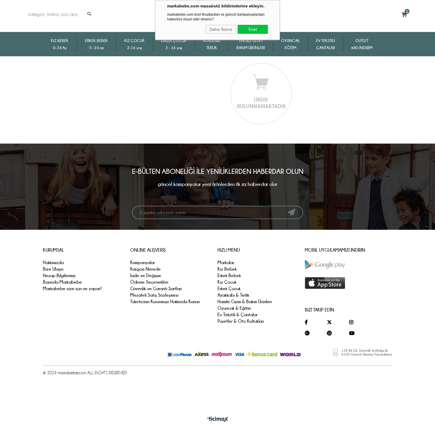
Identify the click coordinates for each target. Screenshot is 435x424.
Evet (253, 29)
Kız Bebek (227, 269)
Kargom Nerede (145, 269)
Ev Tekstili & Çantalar (237, 314)
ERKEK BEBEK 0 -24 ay (96, 44)
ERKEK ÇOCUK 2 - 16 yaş (174, 44)
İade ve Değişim (145, 275)
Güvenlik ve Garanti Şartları (156, 288)
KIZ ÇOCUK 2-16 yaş (134, 44)
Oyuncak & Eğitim (234, 308)
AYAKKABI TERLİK (211, 44)
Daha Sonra (221, 29)
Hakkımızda (53, 262)
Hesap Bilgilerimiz (59, 275)
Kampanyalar (142, 262)
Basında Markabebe (62, 282)
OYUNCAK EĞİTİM (290, 44)
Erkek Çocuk (229, 288)
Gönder (291, 212)
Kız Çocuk (227, 282)
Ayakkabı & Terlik (233, 295)
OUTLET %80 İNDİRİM (362, 44)
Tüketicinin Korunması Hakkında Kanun (165, 301)
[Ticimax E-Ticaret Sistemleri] (217, 420)
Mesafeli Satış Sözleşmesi (154, 295)
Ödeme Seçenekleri (149, 282)
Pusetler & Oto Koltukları (241, 321)
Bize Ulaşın (53, 269)
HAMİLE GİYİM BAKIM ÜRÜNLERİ (250, 44)
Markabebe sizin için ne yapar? (72, 288)
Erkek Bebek (229, 275)
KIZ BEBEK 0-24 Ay (60, 44)
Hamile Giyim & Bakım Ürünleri (245, 301)
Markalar (226, 262)
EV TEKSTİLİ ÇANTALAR (325, 44)
